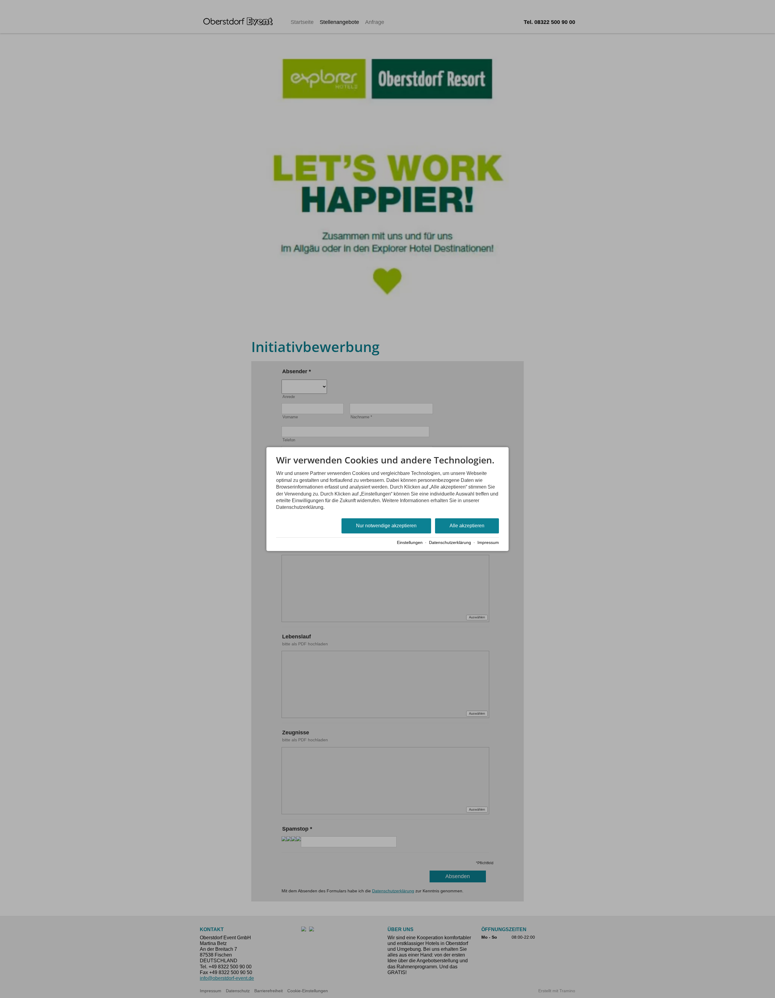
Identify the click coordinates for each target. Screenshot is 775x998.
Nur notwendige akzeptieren (386, 525)
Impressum (488, 542)
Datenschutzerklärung (450, 542)
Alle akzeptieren (467, 525)
